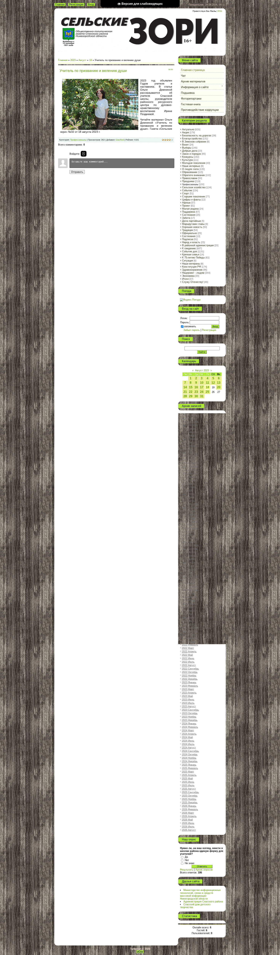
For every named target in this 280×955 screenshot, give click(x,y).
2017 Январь (189, 435)
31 (201, 396)
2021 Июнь (188, 617)
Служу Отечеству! (192, 282)
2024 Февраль (190, 727)
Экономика (188, 275)
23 (196, 391)
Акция (185, 132)
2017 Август (189, 459)
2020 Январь (189, 558)
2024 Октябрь (190, 754)
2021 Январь (189, 600)
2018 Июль (188, 497)
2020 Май (187, 572)
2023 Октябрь (190, 713)
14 (185, 387)
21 (185, 391)
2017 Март (188, 442)
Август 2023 (202, 370)
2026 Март (188, 812)
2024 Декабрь (190, 761)
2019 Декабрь (190, 555)
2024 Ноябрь (189, 757)
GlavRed (120, 140)
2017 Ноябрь (189, 469)
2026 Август (189, 830)
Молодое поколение (193, 163)
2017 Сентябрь (190, 462)
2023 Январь (189, 682)
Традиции (187, 230)
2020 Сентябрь (190, 586)
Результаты (186, 869)
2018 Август (189, 500)
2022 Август (189, 665)
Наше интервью (191, 166)
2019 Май (187, 531)
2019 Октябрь (190, 548)
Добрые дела (189, 150)
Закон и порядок (191, 153)
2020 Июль (188, 579)
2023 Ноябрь (189, 716)
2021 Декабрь (190, 637)
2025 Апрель (189, 775)
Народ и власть (191, 242)
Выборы (186, 147)
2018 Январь (189, 476)
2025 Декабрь (190, 802)
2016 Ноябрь (189, 428)
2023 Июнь (188, 699)
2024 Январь (189, 723)
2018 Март (188, 483)
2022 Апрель (189, 651)
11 (207, 382)
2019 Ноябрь (189, 552)
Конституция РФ (191, 266)
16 (196, 387)
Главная (60, 4)
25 (207, 391)
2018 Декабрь (190, 514)
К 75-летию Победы (193, 257)
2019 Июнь (188, 534)
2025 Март (188, 771)
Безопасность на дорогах (196, 135)
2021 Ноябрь (189, 634)
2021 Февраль (190, 603)
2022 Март (188, 648)
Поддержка (188, 211)
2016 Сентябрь (190, 421)
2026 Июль (188, 826)
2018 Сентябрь (190, 503)
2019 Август (189, 541)
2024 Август (189, 747)
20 (218, 387)
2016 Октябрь (190, 425)
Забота (186, 217)
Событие (187, 190)
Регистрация (76, 4)
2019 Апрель (189, 528)
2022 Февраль (190, 644)
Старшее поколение (193, 196)
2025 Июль (188, 785)
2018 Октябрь (190, 507)
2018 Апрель (189, 486)
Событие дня (189, 251)
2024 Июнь (188, 740)
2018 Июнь (188, 493)
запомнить (190, 326)
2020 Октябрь (190, 589)
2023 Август (189, 706)
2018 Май (187, 490)
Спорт (185, 193)
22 (190, 391)
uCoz (140, 951)
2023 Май (187, 696)
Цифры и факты (191, 199)
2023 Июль (188, 703)
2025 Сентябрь (190, 792)
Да (186, 856)
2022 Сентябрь (190, 668)
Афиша (186, 202)
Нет (187, 860)
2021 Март (188, 606)
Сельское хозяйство (194, 187)
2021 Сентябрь (190, 627)
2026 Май (187, 819)
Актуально (188, 129)
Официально (189, 233)
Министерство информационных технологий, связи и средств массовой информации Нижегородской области (200, 894)
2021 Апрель (189, 610)
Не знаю (189, 863)
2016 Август (189, 418)
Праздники (188, 181)
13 (218, 382)
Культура (187, 159)
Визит (185, 144)
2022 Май (187, 655)
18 (90, 60)
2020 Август (189, 582)
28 (185, 396)
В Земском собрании (194, 141)
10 (201, 382)
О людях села (190, 169)
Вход (91, 4)
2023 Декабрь (190, 720)
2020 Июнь (188, 576)
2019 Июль (188, 538)
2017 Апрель (189, 445)
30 (196, 396)
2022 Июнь (188, 658)
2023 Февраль (190, 685)
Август (82, 60)
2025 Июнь (188, 782)
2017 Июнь (188, 452)
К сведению (189, 248)
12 (213, 382)
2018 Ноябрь (189, 510)
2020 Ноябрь (189, 593)
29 (190, 396)
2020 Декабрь (190, 596)
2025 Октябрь (190, 795)
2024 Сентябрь (190, 751)
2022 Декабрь (190, 679)
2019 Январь (189, 517)
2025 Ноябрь (189, 799)
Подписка (187, 239)
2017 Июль (188, 455)
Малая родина (190, 208)
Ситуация (187, 260)
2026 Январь (189, 806)
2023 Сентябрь (190, 709)
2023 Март (188, 689)
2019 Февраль (190, 521)
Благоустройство (192, 138)
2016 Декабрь (190, 431)
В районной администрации (198, 245)
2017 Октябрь (190, 466)
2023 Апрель (189, 692)
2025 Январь (189, 764)
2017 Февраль (190, 438)
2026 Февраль (190, 809)
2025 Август (189, 788)
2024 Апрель (189, 733)
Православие (189, 178)
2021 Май (187, 613)
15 (190, 387)
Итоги (185, 278)
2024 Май (187, 737)
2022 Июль (188, 661)
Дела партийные (191, 220)
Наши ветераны (191, 263)
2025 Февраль (190, 768)
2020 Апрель (189, 569)
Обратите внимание (193, 175)
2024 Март (188, 730)
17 (201, 387)
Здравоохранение (192, 269)
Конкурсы (187, 156)
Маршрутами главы (193, 224)
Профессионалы (78, 140)
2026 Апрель (189, 816)
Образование (189, 172)
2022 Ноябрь (189, 675)
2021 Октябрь (190, 630)
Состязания (188, 214)
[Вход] (83, 154)
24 (201, 391)
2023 (73, 60)
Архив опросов (204, 869)
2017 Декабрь (190, 473)
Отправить (77, 171)
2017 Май (187, 449)
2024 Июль (188, 744)
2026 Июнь (188, 823)
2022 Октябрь (190, 672)
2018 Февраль (190, 479)
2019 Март (188, 524)
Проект (186, 205)
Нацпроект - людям (193, 272)
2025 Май (187, 778)
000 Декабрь (189, 414)
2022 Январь (189, 641)
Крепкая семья (190, 254)
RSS (220, 11)
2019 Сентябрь (190, 545)
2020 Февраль (190, 562)
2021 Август (189, 624)
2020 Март (188, 565)
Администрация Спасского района (203, 901)
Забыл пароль (191, 330)
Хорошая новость (192, 227)
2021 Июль (188, 620)
